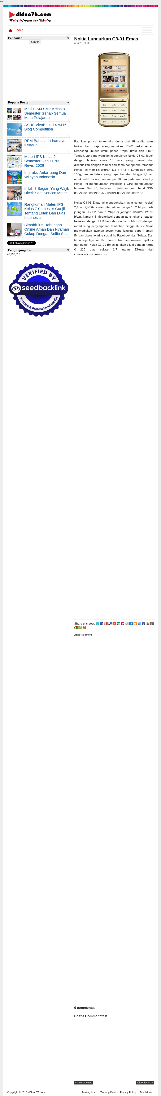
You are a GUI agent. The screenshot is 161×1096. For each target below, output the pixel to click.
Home (18, 30)
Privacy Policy (128, 1092)
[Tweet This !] (97, 623)
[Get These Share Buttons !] (152, 623)
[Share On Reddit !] (127, 623)
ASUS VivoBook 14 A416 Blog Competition (45, 127)
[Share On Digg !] (118, 623)
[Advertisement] (113, 437)
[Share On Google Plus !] (106, 623)
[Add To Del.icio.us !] (110, 623)
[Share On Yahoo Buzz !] (147, 623)
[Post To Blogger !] (135, 623)
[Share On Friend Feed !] (139, 623)
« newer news (83, 1082)
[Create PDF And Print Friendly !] (80, 627)
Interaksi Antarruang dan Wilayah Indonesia (45, 174)
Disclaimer (146, 1092)
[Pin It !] (122, 623)
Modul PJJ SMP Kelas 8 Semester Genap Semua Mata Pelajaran (45, 113)
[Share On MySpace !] (143, 623)
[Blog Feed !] (84, 627)
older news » (145, 1082)
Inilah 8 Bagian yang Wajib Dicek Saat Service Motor (46, 190)
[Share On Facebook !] (101, 623)
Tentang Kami (108, 1092)
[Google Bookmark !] (76, 627)
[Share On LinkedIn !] (131, 623)
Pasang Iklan (89, 1092)
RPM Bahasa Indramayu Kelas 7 (44, 143)
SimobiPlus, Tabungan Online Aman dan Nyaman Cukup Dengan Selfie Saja (46, 229)
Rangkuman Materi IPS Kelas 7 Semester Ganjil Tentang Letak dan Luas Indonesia (44, 211)
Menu (147, 30)
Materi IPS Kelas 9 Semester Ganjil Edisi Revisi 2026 (42, 161)
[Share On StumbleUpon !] (114, 623)
